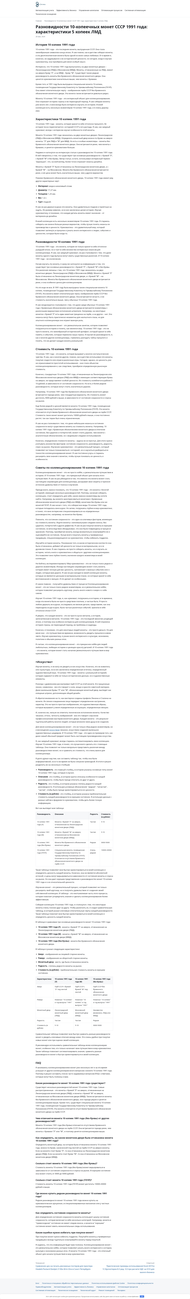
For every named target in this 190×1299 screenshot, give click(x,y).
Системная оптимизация (135, 10)
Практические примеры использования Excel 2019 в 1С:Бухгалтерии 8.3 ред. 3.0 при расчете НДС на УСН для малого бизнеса (128, 1267)
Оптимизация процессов (111, 10)
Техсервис (121, 1290)
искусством (54, 730)
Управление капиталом (89, 10)
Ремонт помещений (106, 1290)
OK (142, 1296)
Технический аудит (88, 1290)
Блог (37, 1283)
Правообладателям (43, 1287)
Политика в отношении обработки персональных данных (65, 1283)
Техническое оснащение (46, 14)
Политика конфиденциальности (140, 1283)
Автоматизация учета (45, 10)
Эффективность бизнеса (66, 10)
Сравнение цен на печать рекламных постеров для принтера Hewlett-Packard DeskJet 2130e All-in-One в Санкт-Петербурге (64, 1266)
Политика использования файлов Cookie (108, 1283)
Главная (39, 21)
